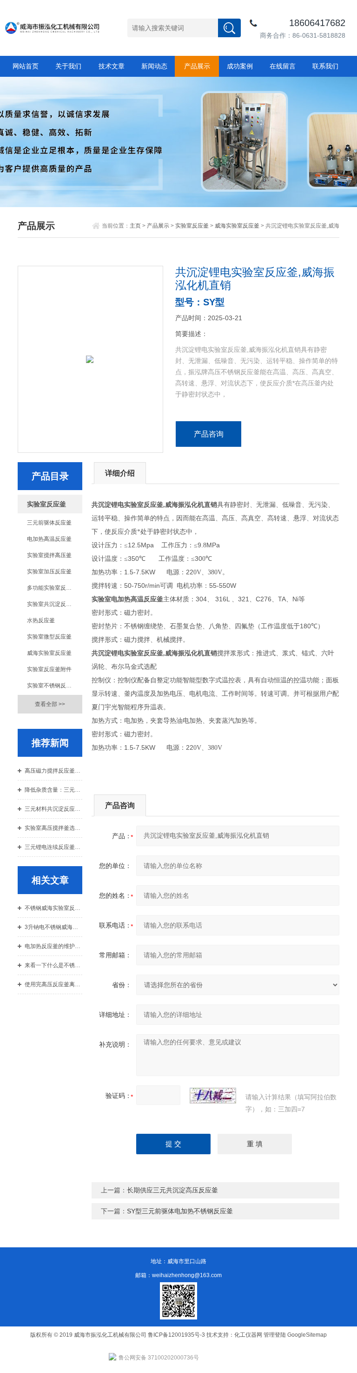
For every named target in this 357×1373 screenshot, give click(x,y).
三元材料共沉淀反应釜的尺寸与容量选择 (53, 809)
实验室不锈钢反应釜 (52, 685)
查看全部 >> (50, 704)
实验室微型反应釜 (49, 636)
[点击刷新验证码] (213, 1096)
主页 (135, 225)
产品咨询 (209, 434)
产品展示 (197, 66)
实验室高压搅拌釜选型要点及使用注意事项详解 (53, 828)
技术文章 (112, 66)
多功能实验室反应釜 (52, 588)
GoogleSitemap (307, 1335)
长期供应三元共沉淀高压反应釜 (172, 1190)
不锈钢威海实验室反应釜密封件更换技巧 (53, 908)
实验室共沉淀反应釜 (52, 604)
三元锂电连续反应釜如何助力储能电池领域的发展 (53, 847)
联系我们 (325, 66)
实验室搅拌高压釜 (49, 555)
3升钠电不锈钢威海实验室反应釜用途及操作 (53, 927)
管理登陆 (275, 1335)
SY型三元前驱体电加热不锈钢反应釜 (180, 1211)
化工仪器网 (248, 1335)
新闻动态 (154, 66)
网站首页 (26, 66)
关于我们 (68, 66)
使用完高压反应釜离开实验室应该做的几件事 (53, 984)
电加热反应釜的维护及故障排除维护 (53, 946)
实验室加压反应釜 (49, 571)
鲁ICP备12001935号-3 (177, 1335)
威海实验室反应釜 (237, 225)
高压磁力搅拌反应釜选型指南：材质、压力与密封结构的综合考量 (53, 770)
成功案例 (240, 66)
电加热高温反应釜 (49, 539)
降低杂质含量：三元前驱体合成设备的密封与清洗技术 (53, 790)
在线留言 (283, 66)
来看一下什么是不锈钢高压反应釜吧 (53, 965)
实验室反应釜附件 (49, 669)
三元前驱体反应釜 (49, 522)
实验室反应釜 (192, 225)
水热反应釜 (41, 620)
